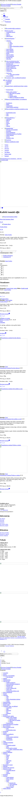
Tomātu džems (3, 301)
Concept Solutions (9, 646)
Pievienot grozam (4, 252)
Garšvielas (8, 119)
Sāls (7, 124)
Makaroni (8, 82)
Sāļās (7, 746)
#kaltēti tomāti (24, 288)
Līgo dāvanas (9, 677)
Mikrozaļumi (9, 36)
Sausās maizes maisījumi (12, 107)
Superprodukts (6, 702)
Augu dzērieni (9, 49)
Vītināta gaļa (9, 71)
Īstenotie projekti (4, 525)
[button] (5, 314)
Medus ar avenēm (4, 319)
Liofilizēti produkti (10, 745)
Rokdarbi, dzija (10, 138)
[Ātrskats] (1, 297)
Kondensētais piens (11, 112)
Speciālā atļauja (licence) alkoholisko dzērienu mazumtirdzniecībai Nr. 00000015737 (13, 638)
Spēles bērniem (10, 135)
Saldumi (8, 751)
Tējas (7, 781)
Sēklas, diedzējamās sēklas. (16, 749)
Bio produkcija (17, 28)
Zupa (9, 140)
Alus (10, 42)
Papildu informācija (8, 255)
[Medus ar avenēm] (14, 318)
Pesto (7, 122)
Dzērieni (12, 38)
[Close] (0, 660)
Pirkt (11, 252)
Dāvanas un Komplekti (12, 129)
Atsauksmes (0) (7, 257)
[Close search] (1, 658)
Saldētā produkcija (10, 66)
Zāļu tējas (8, 59)
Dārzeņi (8, 35)
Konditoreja (9, 103)
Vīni (10, 47)
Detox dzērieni (9, 50)
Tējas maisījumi (10, 56)
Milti (7, 84)
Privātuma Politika (4, 532)
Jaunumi (7, 150)
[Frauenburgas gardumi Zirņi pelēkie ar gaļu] (14, 402)
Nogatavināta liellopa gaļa (12, 65)
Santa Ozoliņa (8, 234)
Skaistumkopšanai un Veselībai (13, 134)
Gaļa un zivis (15, 61)
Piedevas (12, 117)
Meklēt (2, 10)
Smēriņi (8, 126)
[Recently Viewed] (4, 652)
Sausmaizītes (9, 105)
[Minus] (16, 251)
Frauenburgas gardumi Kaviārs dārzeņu (10, 368)
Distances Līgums (4, 534)
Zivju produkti (9, 76)
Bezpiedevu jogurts (8, 764)
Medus (11, 94)
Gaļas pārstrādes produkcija (13, 62)
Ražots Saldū (15, 141)
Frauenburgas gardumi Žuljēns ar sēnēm (10, 475)
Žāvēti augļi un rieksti (11, 748)
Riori (6, 366)
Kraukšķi (5, 714)
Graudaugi (8, 81)
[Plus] (0, 251)
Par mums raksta (4, 524)
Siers (7, 115)
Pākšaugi (8, 713)
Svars (1, 321)
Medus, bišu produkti (11, 92)
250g (1, 322)
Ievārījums (5, 731)
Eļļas (7, 763)
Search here (3, 8)
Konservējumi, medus (11, 288)
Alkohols (8, 40)
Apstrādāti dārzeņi (10, 32)
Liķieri (11, 43)
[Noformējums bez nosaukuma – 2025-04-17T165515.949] (14, 160)
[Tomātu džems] (1, 224)
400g (3, 322)
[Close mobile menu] (0, 666)
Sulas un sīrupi (9, 54)
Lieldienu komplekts (8, 742)
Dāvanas (7, 148)
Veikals (6, 145)
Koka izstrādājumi (10, 132)
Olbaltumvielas (6, 679)
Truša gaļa (8, 73)
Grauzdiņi (5, 673)
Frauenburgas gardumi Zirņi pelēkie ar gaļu (11, 419)
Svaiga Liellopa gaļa (11, 68)
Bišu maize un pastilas (14, 93)
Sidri (10, 45)
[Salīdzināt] (3, 297)
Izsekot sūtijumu (4, 535)
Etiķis (7, 756)
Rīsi (7, 712)
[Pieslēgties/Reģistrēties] (4, 14)
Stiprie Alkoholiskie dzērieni (16, 46)
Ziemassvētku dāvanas (8, 767)
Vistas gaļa (9, 69)
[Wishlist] (1, 208)
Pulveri (8, 123)
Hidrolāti (5, 766)
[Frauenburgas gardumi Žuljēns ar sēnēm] (14, 458)
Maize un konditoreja (8, 734)
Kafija (7, 53)
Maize (7, 104)
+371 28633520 (4, 510)
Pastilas (5, 732)
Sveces (8, 136)
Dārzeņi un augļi (9, 30)
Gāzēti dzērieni (10, 52)
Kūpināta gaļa (9, 64)
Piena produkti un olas (8, 727)
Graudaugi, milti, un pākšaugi (10, 706)
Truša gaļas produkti (14, 74)
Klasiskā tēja (9, 57)
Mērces (8, 120)
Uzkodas (5, 744)
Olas (7, 114)
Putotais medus (13, 96)
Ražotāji (7, 156)
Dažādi (11, 128)
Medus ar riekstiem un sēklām (16, 97)
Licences (2, 523)
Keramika (8, 131)
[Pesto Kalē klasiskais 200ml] (1, 216)
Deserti (5, 693)
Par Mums (7, 152)
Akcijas (6, 146)
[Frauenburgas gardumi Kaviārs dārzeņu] (14, 351)
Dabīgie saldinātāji (7, 752)
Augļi (7, 33)
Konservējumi (9, 89)
